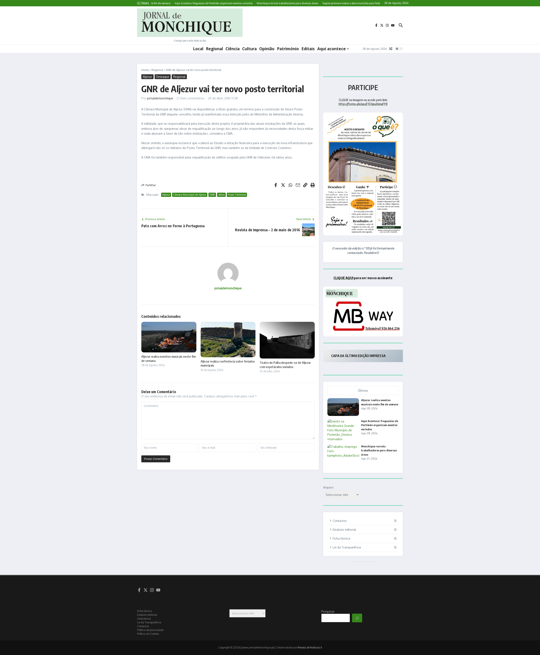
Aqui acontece (331, 48)
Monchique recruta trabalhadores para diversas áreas (379, 450)
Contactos (143, 626)
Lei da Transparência (149, 622)
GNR (212, 194)
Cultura (249, 48)
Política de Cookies (148, 633)
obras (221, 194)
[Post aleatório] (390, 48)
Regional (214, 48)
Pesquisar (328, 611)
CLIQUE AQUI (343, 278)
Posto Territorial (237, 194)
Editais (308, 48)
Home (145, 70)
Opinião (266, 48)
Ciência (232, 48)
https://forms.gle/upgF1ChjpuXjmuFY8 (363, 104)
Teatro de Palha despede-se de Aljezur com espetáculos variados (285, 365)
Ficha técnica (144, 611)
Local (198, 48)
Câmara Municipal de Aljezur (189, 194)
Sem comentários (192, 98)
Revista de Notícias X (310, 647)
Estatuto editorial (147, 614)
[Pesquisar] (357, 618)
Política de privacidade (150, 630)
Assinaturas (144, 618)
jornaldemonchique (160, 98)
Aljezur (147, 76)
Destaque (162, 76)
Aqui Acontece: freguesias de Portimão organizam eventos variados (379, 425)
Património (288, 48)
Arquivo (328, 487)
